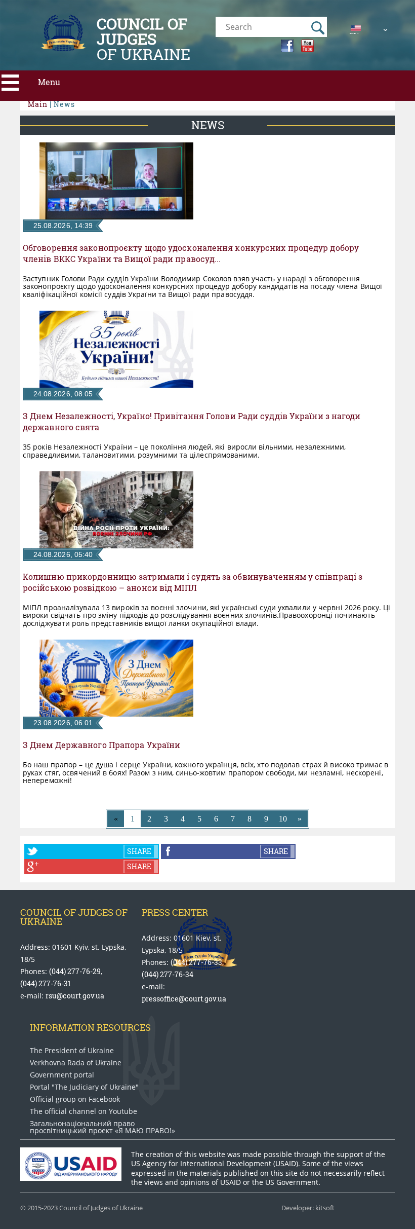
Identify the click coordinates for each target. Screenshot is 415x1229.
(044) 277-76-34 (167, 974)
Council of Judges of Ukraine (74, 917)
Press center (175, 912)
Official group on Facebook (75, 1099)
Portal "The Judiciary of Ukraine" (84, 1087)
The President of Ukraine (72, 1050)
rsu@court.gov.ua (75, 995)
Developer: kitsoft (308, 1208)
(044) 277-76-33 (196, 962)
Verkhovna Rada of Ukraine (75, 1062)
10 (283, 818)
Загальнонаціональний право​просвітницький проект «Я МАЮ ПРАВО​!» (102, 1127)
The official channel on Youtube (83, 1111)
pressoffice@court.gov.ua (184, 998)
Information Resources (90, 1027)
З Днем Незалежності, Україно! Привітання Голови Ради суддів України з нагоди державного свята (192, 421)
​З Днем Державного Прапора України (101, 745)
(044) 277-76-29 (75, 971)
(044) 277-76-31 (45, 983)
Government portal (62, 1074)
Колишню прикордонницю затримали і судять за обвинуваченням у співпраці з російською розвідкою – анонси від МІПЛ (192, 582)
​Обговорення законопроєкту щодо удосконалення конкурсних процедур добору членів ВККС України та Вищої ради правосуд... (191, 253)
